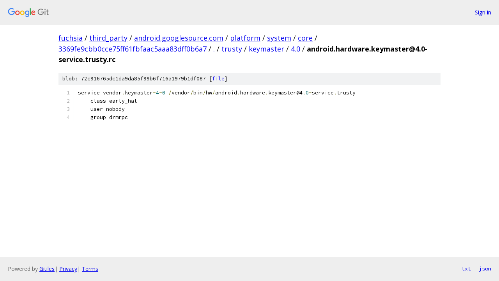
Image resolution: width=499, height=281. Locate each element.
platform (245, 38)
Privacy (68, 268)
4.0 (295, 48)
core (305, 38)
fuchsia (70, 38)
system (279, 38)
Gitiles (47, 268)
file (218, 78)
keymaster (266, 48)
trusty (231, 48)
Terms (90, 268)
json (485, 268)
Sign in (483, 12)
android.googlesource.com (178, 38)
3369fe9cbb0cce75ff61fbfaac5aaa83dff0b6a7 (132, 48)
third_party (108, 38)
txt (466, 268)
